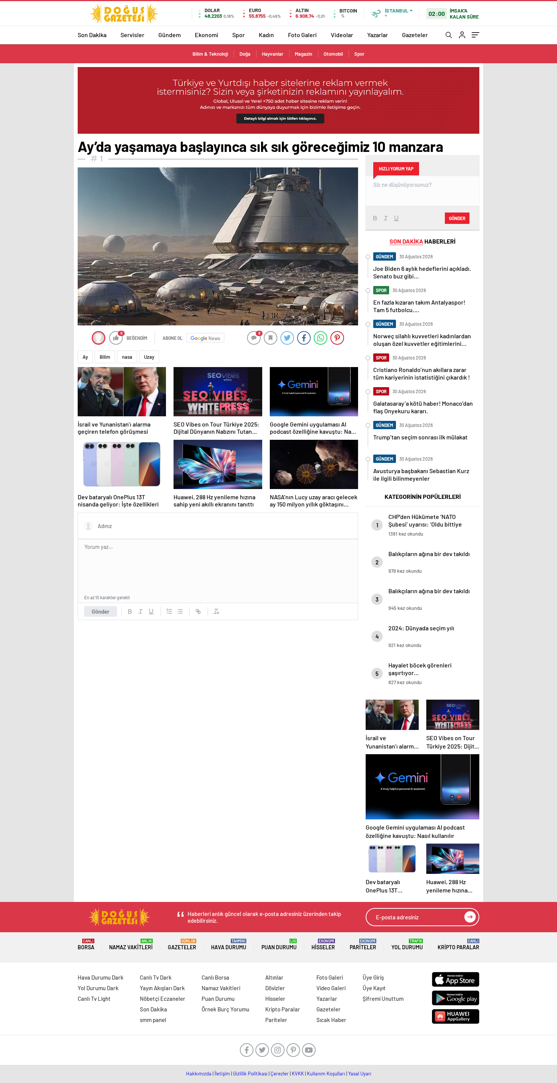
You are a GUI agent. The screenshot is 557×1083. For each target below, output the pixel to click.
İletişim (222, 1073)
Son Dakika (92, 34)
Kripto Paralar (458, 944)
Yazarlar (377, 34)
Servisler (132, 34)
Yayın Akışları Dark (162, 988)
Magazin (303, 54)
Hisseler (323, 944)
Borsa (86, 944)
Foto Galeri (302, 34)
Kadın (266, 34)
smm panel (153, 1019)
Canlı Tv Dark (156, 977)
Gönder (101, 611)
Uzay (149, 357)
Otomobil (333, 54)
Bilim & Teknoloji (210, 54)
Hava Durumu (228, 944)
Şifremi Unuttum (383, 998)
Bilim (105, 357)
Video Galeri (331, 988)
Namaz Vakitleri (131, 944)
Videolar (342, 34)
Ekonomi (206, 34)
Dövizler (275, 988)
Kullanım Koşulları (326, 1073)
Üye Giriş (373, 977)
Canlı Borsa (215, 977)
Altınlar (274, 977)
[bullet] (180, 611)
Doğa (244, 54)
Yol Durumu (407, 944)
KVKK (298, 1073)
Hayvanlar (272, 54)
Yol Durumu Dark (98, 988)
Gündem (169, 34)
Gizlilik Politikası (250, 1073)
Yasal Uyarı (359, 1073)
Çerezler (280, 1073)
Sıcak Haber (331, 1019)
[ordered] (169, 611)
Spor (238, 34)
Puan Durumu (279, 944)
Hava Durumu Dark (101, 977)
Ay (85, 357)
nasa (127, 357)
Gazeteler (415, 34)
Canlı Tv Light (94, 998)
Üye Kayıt (374, 988)
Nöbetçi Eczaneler (162, 998)
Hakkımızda (198, 1073)
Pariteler (363, 944)
